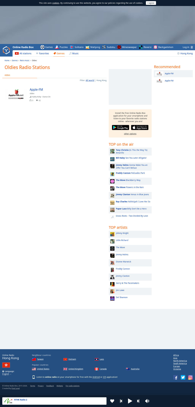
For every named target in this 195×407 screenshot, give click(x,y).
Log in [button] (186, 47)
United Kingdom (75, 368)
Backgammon (165, 47)
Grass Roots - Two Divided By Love (132, 215)
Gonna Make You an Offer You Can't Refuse (131, 166)
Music (75, 53)
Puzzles (64, 47)
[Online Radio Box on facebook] (175, 377)
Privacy (41, 386)
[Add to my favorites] (112, 401)
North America (180, 360)
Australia (135, 368)
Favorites (44, 53)
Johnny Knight (122, 233)
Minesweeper (129, 47)
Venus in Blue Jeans (132, 194)
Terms (32, 386)
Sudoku (111, 47)
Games (49, 47)
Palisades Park (130, 173)
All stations (25, 53)
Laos (102, 359)
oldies (7, 75)
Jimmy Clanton (122, 276)
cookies (55, 3)
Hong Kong (186, 53)
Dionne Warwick (123, 261)
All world (90, 80)
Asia (175, 358)
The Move (120, 247)
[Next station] (139, 401)
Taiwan (40, 359)
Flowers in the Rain (130, 187)
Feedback (50, 386)
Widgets (60, 386)
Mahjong (95, 47)
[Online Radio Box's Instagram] (190, 377)
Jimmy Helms (122, 254)
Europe (176, 366)
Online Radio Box (23, 47)
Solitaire (79, 47)
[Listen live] (101, 90)
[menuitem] (23, 53)
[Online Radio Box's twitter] (183, 377)
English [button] (5, 374)
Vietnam (72, 359)
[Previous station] (121, 401)
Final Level (15, 388)
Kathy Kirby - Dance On (41, 97)
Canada (103, 368)
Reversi (147, 47)
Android (96, 377)
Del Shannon (121, 297)
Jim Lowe (120, 290)
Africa (176, 355)
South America (180, 363)
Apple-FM (169, 73)
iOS (104, 377)
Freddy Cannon (123, 268)
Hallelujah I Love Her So (133, 201)
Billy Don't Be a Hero (131, 208)
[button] (130, 401)
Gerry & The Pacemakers (127, 283)
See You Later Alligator (131, 157)
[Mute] (148, 401)
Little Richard (122, 240)
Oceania (177, 369)
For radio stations (73, 386)
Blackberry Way (128, 180)
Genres (61, 53)
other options (130, 133)
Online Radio (10, 357)
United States (43, 368)
